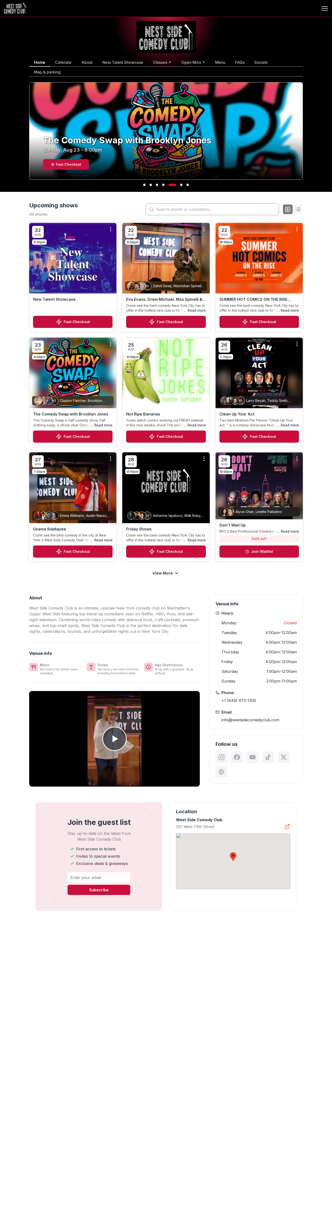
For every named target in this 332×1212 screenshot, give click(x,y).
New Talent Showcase (54, 299)
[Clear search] (274, 209)
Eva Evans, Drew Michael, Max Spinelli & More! (164, 299)
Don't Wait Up (232, 525)
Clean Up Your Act (236, 414)
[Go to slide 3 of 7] (157, 185)
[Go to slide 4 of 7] (163, 185)
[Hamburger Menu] (324, 8)
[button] (233, 856)
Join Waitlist (262, 551)
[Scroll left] (28, 134)
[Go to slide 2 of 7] (150, 185)
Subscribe (99, 889)
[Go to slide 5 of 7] (169, 185)
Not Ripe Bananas (143, 414)
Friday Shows (139, 529)
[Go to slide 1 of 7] (144, 185)
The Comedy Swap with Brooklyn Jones (70, 414)
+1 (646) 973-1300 (238, 700)
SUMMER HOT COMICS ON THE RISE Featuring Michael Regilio (253, 299)
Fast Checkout (77, 321)
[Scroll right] (304, 134)
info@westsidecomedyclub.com (250, 719)
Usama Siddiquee (49, 529)
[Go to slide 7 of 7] (187, 185)
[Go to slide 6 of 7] (179, 185)
